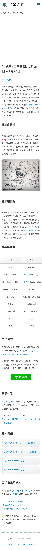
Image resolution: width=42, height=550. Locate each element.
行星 (30, 104)
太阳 (36, 212)
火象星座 (27, 274)
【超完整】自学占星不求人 (21, 490)
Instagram (16, 354)
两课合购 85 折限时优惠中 (16, 508)
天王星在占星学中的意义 (14, 461)
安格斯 (10, 80)
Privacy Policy (13, 544)
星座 (36, 104)
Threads (25, 354)
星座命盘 (32, 230)
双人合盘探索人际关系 (14, 505)
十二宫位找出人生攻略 (14, 501)
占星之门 (13, 4)
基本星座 (25, 282)
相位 (9, 108)
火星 (19, 139)
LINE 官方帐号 (31, 350)
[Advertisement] (21, 38)
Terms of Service (27, 544)
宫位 (3, 108)
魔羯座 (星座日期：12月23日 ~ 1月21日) (20, 452)
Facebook (6, 354)
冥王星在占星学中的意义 (14, 470)
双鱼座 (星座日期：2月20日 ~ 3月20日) (19, 443)
